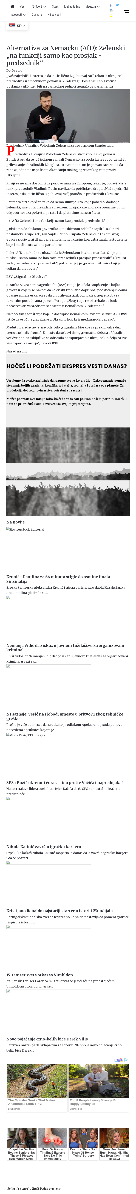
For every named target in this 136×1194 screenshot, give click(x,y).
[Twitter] (117, 5)
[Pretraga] (111, 16)
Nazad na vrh (16, 351)
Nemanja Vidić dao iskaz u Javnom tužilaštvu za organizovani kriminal (65, 647)
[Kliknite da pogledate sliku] (68, 116)
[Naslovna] (12, 7)
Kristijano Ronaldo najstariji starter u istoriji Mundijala (59, 910)
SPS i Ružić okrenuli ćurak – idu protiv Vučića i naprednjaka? (64, 782)
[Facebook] (111, 5)
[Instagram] (111, 10)
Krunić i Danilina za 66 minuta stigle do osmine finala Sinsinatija (58, 579)
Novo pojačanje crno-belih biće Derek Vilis (47, 1039)
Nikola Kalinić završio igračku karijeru (43, 846)
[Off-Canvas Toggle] (126, 10)
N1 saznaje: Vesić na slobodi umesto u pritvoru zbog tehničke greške (64, 716)
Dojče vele (14, 71)
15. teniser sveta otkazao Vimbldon (39, 975)
